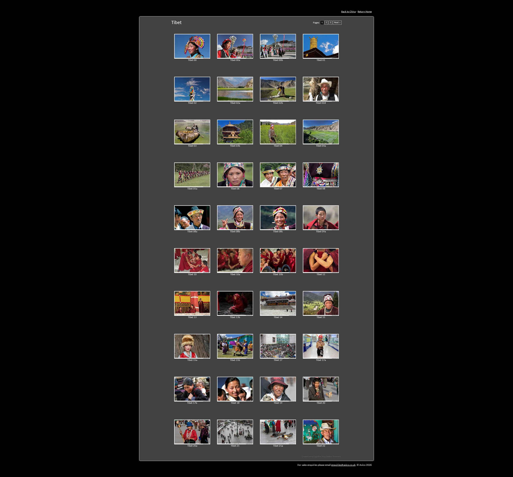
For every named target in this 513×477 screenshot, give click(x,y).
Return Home (365, 11)
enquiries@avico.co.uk (343, 465)
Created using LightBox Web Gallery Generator (321, 457)
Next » (337, 22)
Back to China (348, 11)
